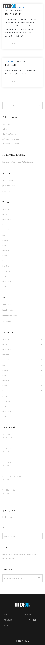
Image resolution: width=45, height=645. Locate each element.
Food (4, 245)
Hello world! (11, 65)
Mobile (23, 555)
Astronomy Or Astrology (11, 139)
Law (3, 261)
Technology (6, 271)
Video (4, 287)
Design (4, 235)
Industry (5, 256)
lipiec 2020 (6, 191)
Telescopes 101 (8, 129)
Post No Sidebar (13, 13)
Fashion (5, 240)
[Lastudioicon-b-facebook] (30, 620)
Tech (13, 559)
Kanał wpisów (7, 310)
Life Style (5, 266)
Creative (5, 555)
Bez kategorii (6, 220)
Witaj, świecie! (7, 124)
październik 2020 (8, 186)
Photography (6, 559)
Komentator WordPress (11, 162)
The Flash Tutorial (9, 134)
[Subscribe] (39, 578)
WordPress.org (8, 321)
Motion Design (31, 555)
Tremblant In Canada (10, 144)
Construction (6, 230)
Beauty (4, 214)
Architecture (6, 209)
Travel (4, 276)
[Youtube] (34, 620)
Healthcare (6, 251)
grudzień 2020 (7, 180)
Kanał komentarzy (9, 316)
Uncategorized (7, 281)
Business (5, 225)
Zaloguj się (6, 304)
